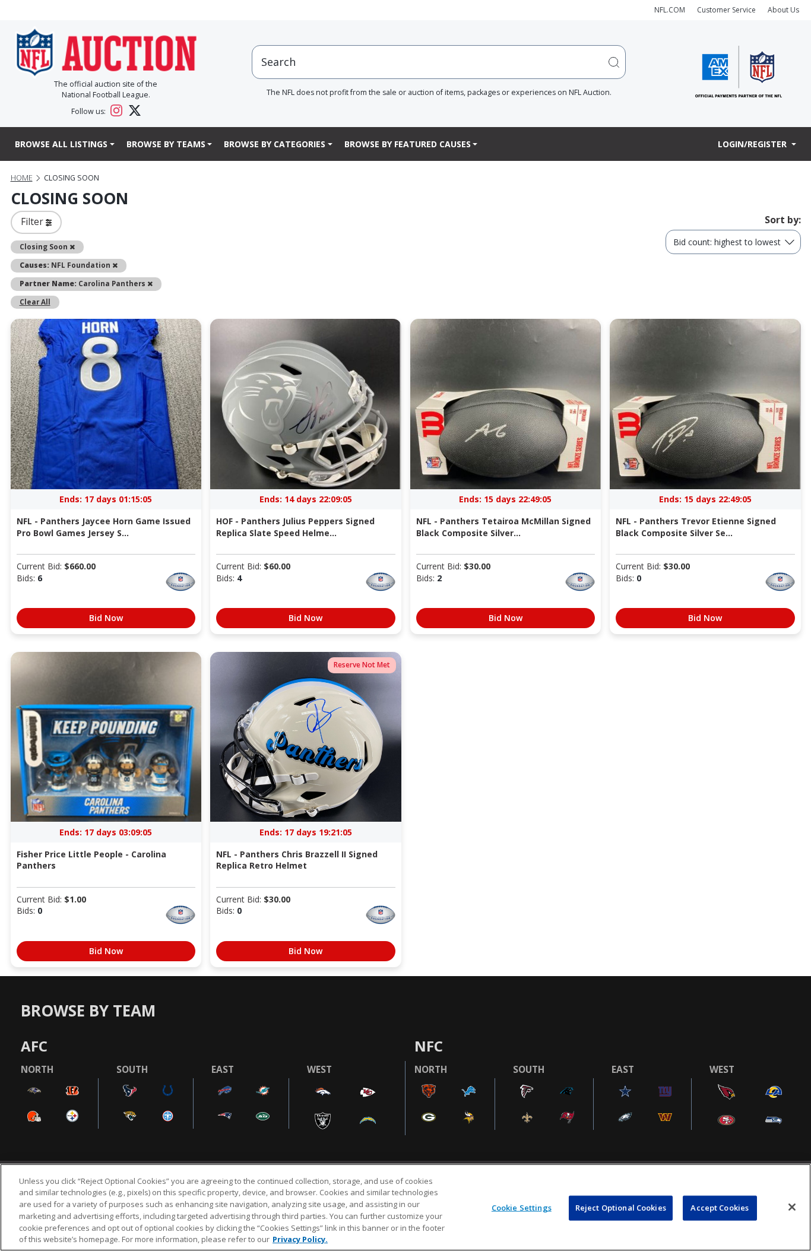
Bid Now (106, 617)
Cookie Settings (522, 1207)
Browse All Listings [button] (61, 144)
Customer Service (726, 10)
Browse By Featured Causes (407, 144)
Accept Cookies (719, 1207)
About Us (783, 10)
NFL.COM (669, 10)
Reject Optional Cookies (620, 1207)
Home (22, 178)
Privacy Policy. (300, 1238)
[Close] (792, 1207)
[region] (405, 1207)
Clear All (35, 301)
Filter (33, 221)
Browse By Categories (274, 144)
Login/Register (753, 144)
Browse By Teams (165, 144)
